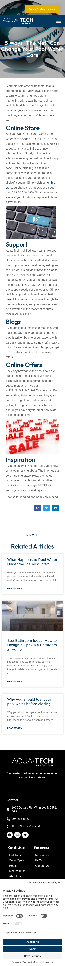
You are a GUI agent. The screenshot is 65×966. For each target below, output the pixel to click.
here (9, 299)
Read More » (14, 588)
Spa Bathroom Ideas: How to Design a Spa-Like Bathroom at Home (32, 644)
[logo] (18, 21)
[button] (59, 21)
